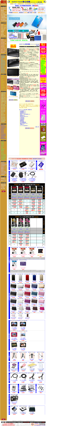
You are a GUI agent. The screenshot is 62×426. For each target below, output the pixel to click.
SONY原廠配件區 (23, 122)
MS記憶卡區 (22, 118)
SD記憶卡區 (22, 117)
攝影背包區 (22, 121)
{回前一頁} (38, 45)
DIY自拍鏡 (22, 110)
